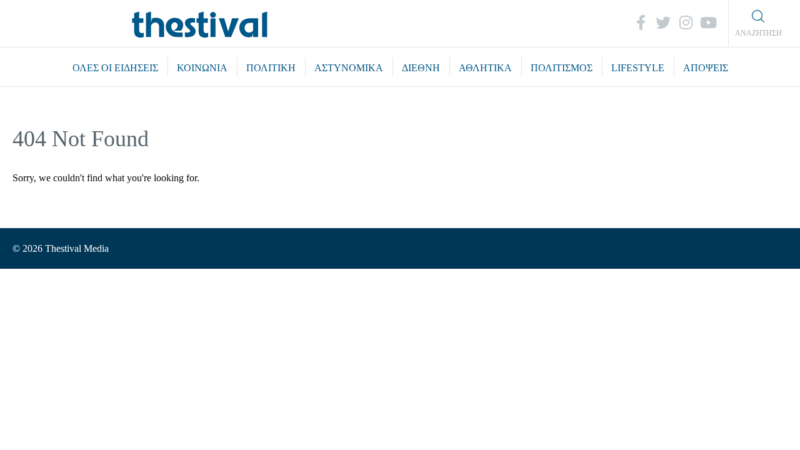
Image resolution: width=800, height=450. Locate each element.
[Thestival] (200, 23)
